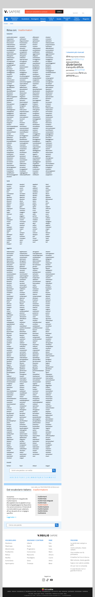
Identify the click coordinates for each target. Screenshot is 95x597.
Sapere (14, 11)
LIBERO (9, 591)
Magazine (86, 19)
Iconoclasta (9, 561)
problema (77, 59)
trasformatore (43, 505)
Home (7, 19)
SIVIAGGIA (64, 591)
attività (68, 60)
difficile (80, 67)
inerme (68, 73)
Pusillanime (9, 552)
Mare (50, 552)
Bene (50, 563)
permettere (70, 70)
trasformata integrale (45, 501)
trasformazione (43, 507)
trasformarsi (42, 497)
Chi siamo (30, 593)
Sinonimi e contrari (14, 19)
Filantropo (9, 546)
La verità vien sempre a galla (79, 544)
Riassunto (30, 555)
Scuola (59, 19)
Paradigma (31, 558)
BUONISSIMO (78, 591)
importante (74, 57)
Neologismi (35, 19)
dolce (68, 62)
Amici (51, 561)
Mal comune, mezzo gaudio (80, 560)
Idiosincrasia (9, 549)
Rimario (43, 19)
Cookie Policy (48, 593)
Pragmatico (31, 549)
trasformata (42, 499)
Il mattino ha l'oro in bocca (80, 557)
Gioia (29, 561)
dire (68, 56)
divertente (74, 64)
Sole (50, 546)
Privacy (42, 593)
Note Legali (37, 593)
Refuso (7, 555)
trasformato (42, 503)
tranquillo (71, 67)
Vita (50, 543)
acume (79, 69)
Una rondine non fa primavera (77, 553)
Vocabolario (25, 19)
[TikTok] (47, 580)
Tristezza (30, 563)
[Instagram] (44, 580)
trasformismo (43, 511)
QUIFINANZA (71, 591)
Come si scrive (51, 19)
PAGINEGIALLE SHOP (31, 591)
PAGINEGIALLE (21, 591)
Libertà (29, 543)
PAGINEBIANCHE (46, 591)
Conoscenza (31, 552)
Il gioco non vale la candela (80, 563)
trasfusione (42, 513)
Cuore (51, 558)
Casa (50, 549)
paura (77, 76)
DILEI (60, 591)
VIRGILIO (14, 591)
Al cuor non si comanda (79, 566)
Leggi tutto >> (11, 517)
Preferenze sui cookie (58, 593)
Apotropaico (9, 563)
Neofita (7, 558)
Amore (51, 555)
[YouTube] (51, 580)
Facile (29, 546)
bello (85, 73)
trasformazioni (43, 509)
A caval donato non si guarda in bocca (78, 570)
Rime (11, 24)
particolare (75, 73)
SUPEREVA (85, 591)
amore (70, 75)
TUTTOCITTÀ (54, 591)
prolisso (75, 61)
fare (81, 72)
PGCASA (39, 591)
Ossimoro (8, 543)
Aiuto (65, 593)
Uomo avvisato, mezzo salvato (78, 549)
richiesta (82, 57)
